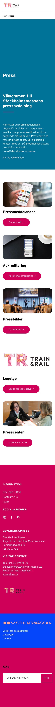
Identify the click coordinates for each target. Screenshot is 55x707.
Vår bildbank (15, 329)
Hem (5, 16)
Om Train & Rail (12, 492)
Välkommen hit (16, 442)
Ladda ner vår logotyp (20, 389)
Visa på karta (10, 574)
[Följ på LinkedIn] (18, 517)
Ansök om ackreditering (21, 276)
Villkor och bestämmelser (15, 631)
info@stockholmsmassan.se (26, 567)
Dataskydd (8, 634)
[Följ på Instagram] (4, 517)
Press (6, 502)
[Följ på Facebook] (11, 517)
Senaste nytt (15, 222)
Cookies (7, 638)
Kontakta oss (10, 497)
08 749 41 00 (20, 563)
